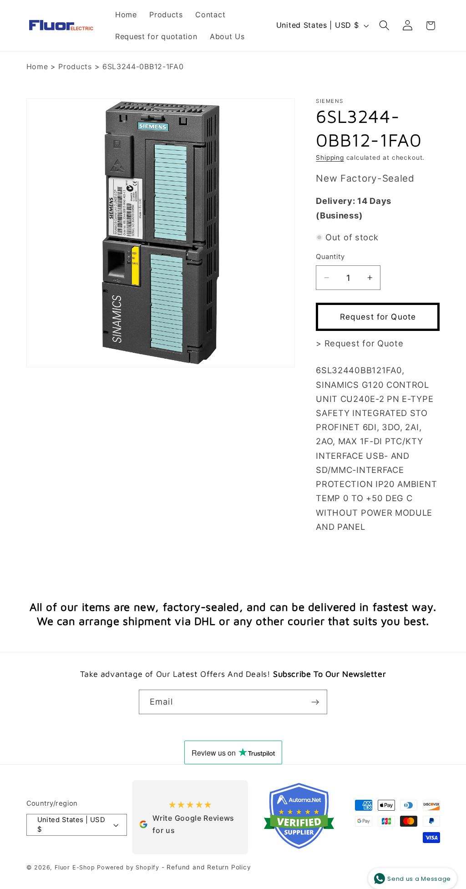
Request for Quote (378, 316)
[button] (384, 25)
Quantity (330, 257)
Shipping (330, 157)
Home (37, 66)
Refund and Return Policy (209, 867)
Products (75, 66)
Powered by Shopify (128, 867)
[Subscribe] (315, 702)
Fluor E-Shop (75, 867)
